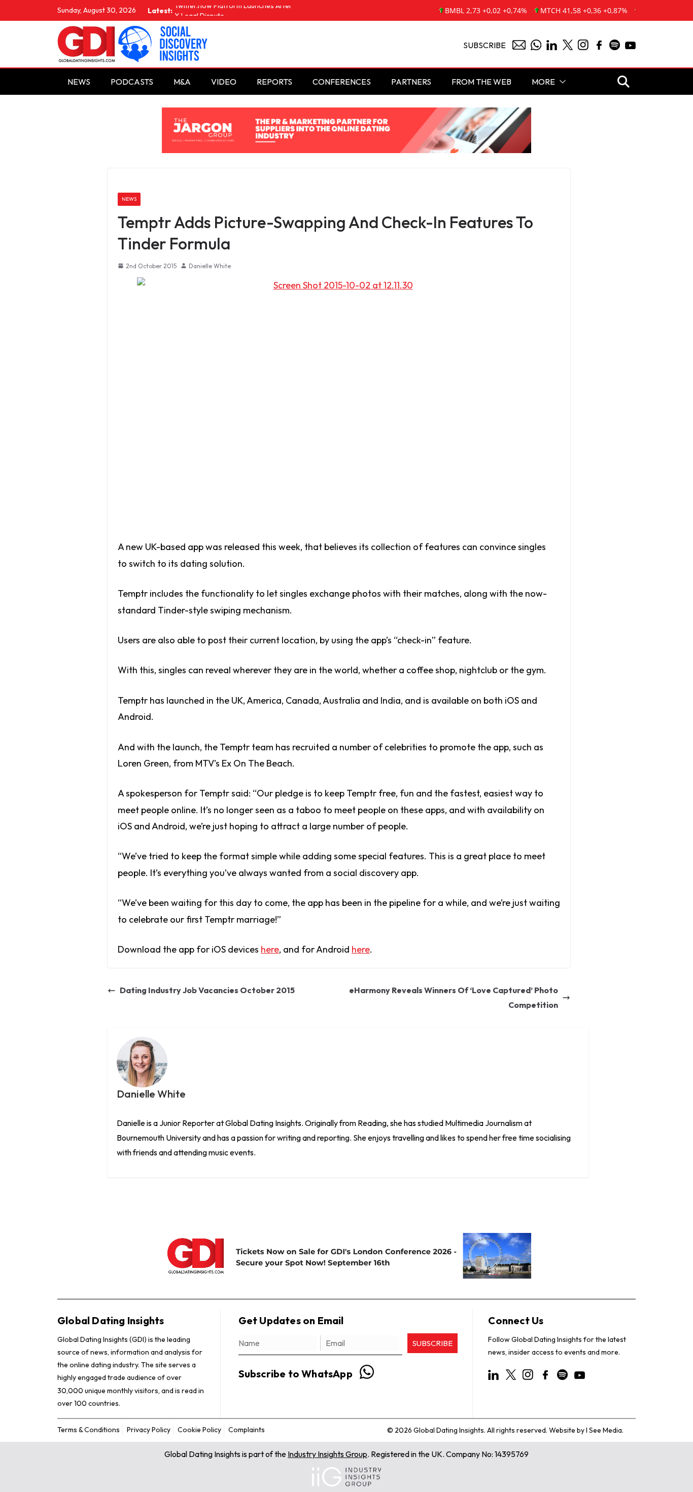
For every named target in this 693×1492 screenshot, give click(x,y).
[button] (560, 82)
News (129, 199)
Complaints (246, 1429)
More (543, 82)
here (270, 949)
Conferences (342, 82)
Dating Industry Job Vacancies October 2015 (207, 991)
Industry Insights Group (327, 1454)
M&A (182, 82)
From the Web (481, 82)
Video (223, 82)
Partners (411, 82)
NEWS (78, 82)
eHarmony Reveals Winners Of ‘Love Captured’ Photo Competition (453, 998)
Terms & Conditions (88, 1429)
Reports (274, 82)
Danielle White (210, 266)
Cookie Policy (199, 1429)
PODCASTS (132, 82)
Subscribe (484, 45)
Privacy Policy (148, 1429)
